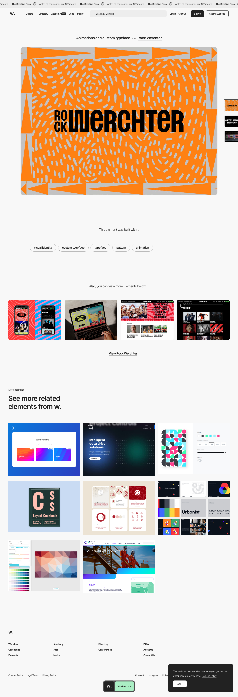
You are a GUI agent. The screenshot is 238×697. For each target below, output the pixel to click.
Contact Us (149, 655)
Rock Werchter (150, 38)
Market (80, 13)
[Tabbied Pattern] (194, 448)
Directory (43, 13)
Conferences (105, 649)
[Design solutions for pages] (44, 449)
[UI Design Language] (194, 508)
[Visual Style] (119, 508)
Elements (13, 655)
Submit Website (217, 13)
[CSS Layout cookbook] (44, 506)
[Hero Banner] (119, 566)
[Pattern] (119, 449)
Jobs (71, 13)
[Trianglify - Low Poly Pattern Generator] (44, 565)
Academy (58, 13)
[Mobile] (34, 320)
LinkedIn (166, 675)
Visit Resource (124, 686)
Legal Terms (33, 675)
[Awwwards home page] (109, 686)
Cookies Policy (15, 675)
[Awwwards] (12, 13)
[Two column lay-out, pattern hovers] (203, 320)
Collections (14, 649)
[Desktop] (91, 320)
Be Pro (197, 13)
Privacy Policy (49, 675)
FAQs (146, 644)
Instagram (154, 675)
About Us (148, 649)
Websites (13, 644)
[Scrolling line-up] (147, 320)
